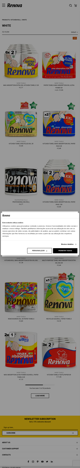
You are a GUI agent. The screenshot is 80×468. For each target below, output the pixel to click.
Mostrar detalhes (67, 244)
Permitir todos (65, 251)
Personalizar (38, 251)
